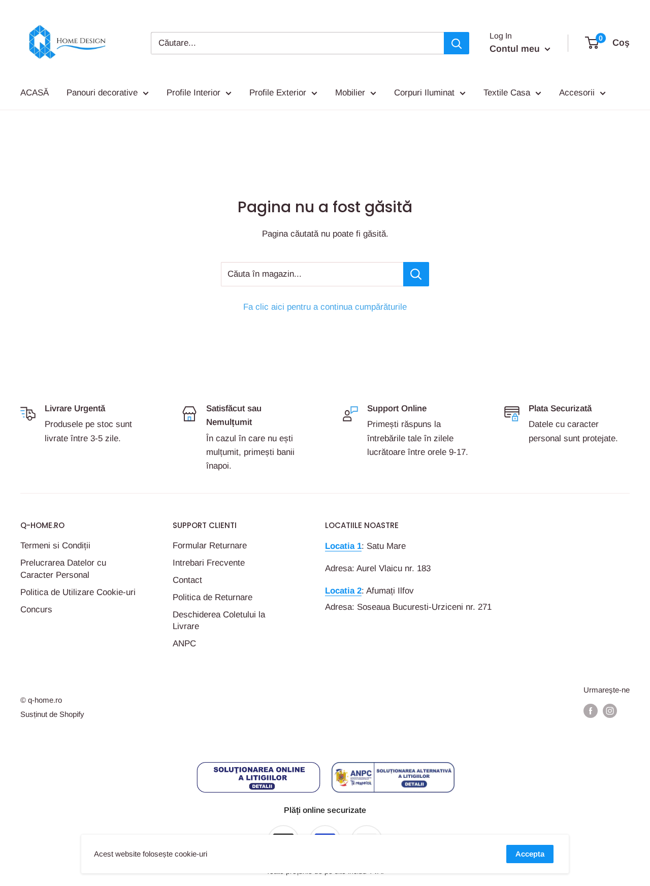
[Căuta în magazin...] (416, 274)
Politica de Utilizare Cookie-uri (78, 592)
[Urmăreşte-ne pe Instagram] (610, 710)
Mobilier (350, 92)
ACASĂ (34, 92)
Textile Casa (506, 92)
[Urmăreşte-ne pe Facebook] (590, 710)
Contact (187, 580)
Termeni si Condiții (55, 545)
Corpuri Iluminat (424, 92)
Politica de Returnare (212, 597)
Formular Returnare (210, 545)
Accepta (529, 853)
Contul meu (516, 49)
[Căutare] (456, 43)
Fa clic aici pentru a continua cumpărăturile (325, 307)
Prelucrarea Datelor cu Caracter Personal (63, 569)
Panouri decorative (102, 92)
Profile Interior (193, 92)
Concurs (36, 609)
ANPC (184, 643)
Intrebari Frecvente (209, 563)
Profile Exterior (277, 92)
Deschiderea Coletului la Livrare (219, 621)
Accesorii (577, 92)
